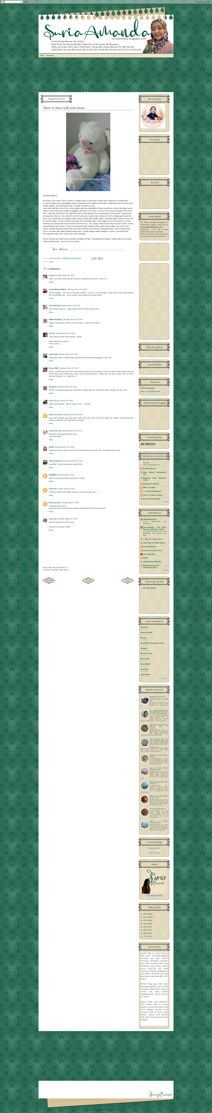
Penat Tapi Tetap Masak (158, 809)
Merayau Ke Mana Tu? (157, 696)
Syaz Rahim (145, 674)
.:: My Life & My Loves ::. (153, 539)
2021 (145, 930)
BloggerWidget (163, 678)
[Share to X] (97, 258)
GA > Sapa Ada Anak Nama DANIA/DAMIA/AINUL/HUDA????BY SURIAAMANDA (159, 711)
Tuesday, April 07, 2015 (70, 503)
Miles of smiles (149, 487)
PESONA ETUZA (149, 519)
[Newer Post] (49, 583)
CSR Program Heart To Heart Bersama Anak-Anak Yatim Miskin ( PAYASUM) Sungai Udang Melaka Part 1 (159, 742)
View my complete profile (150, 391)
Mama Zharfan (146, 632)
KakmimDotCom (150, 547)
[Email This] (92, 258)
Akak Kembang (55, 461)
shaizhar (144, 627)
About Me (49, 55)
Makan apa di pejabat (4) (151, 465)
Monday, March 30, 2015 (64, 275)
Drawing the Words (151, 484)
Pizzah (51, 447)
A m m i (146, 463)
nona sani (53, 519)
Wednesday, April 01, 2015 (72, 461)
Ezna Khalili (145, 664)
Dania (51, 262)
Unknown (53, 489)
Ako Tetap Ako (149, 554)
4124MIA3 (53, 475)
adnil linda (145, 659)
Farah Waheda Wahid (58, 289)
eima (51, 401)
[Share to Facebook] (99, 258)
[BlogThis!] (94, 258)
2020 (145, 933)
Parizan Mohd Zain (154, 848)
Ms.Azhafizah (120, 1109)
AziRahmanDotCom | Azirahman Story (154, 566)
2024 (145, 920)
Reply (51, 282)
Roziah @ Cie (146, 653)
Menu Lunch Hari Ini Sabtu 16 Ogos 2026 (159, 796)
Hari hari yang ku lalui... (153, 550)
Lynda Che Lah (55, 431)
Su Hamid (53, 387)
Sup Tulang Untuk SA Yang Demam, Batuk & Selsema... (159, 726)
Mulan (145, 558)
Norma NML (54, 368)
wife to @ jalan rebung (152, 495)
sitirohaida (53, 354)
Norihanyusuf (54, 503)
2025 (145, 917)
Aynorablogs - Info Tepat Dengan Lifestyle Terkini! (154, 528)
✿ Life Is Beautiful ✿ (151, 499)
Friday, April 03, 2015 (66, 475)
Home (42, 55)
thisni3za (144, 669)
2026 (145, 914)
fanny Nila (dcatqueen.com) (152, 643)
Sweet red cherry (56, 415)
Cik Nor (52, 333)
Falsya (51, 275)
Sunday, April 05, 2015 (66, 489)
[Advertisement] (106, 76)
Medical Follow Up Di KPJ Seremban (159, 782)
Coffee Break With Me (152, 562)
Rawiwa (144, 648)
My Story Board (149, 588)
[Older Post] (127, 583)
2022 (145, 927)
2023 (145, 924)
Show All (165, 501)
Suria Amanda (149, 388)
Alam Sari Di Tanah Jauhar (154, 543)
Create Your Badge (154, 853)
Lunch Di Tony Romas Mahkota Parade (159, 768)
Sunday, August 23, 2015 (67, 519)
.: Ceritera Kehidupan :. (153, 491)
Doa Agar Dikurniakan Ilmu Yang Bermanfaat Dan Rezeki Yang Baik (154, 533)
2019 (145, 936)
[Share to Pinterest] (101, 258)
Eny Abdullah (54, 305)
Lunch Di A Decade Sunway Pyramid (159, 822)
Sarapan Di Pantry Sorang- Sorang (159, 756)
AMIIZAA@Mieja (56, 319)
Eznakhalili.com (149, 468)
